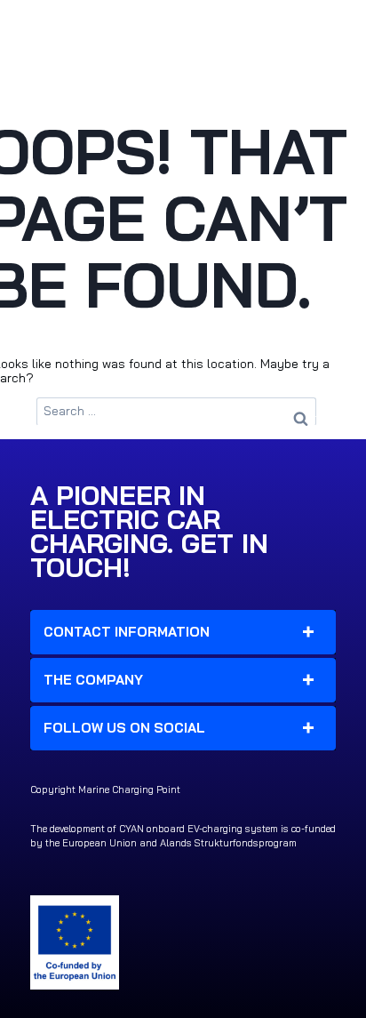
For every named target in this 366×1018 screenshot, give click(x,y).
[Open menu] (324, 28)
